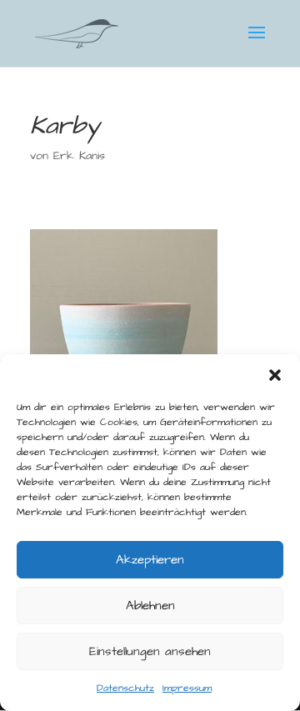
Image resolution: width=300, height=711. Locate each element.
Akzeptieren (150, 559)
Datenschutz (125, 688)
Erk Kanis (79, 156)
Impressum (187, 688)
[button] (275, 375)
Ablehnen (150, 605)
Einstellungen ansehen (150, 651)
